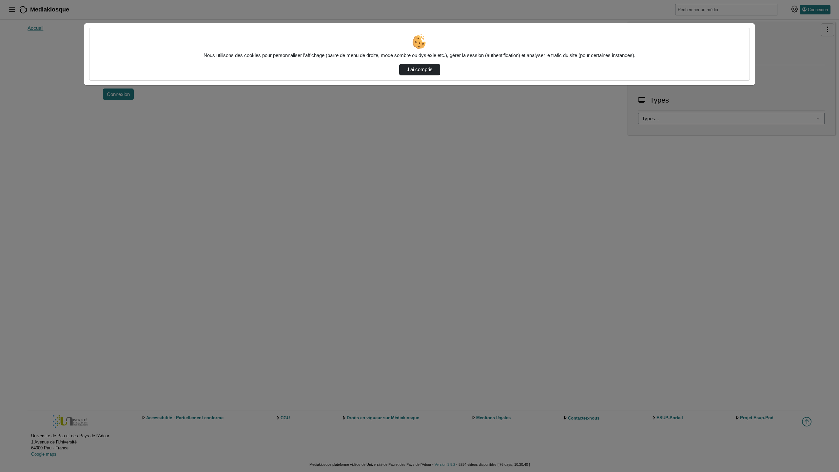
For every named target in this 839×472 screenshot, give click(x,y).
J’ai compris (420, 69)
